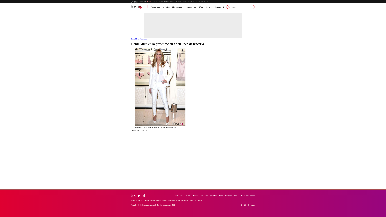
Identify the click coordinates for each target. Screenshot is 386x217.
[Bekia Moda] (140, 7)
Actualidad (142, 2)
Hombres (208, 7)
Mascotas (179, 2)
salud (178, 200)
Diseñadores (177, 7)
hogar (191, 200)
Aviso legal (135, 205)
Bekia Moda (135, 39)
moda (140, 200)
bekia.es (134, 200)
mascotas (171, 200)
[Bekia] (134, 2)
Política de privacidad (148, 205)
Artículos (166, 7)
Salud (184, 2)
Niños (201, 7)
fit (195, 200)
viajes (200, 200)
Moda (149, 2)
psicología (184, 200)
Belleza (155, 2)
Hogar (198, 2)
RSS (173, 205)
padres (158, 200)
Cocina (161, 2)
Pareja (172, 2)
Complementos (190, 7)
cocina (152, 200)
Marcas (218, 7)
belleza (146, 200)
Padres (166, 2)
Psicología (191, 2)
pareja (164, 200)
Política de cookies (164, 205)
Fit (202, 2)
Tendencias (155, 7)
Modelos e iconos (248, 196)
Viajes (206, 2)
